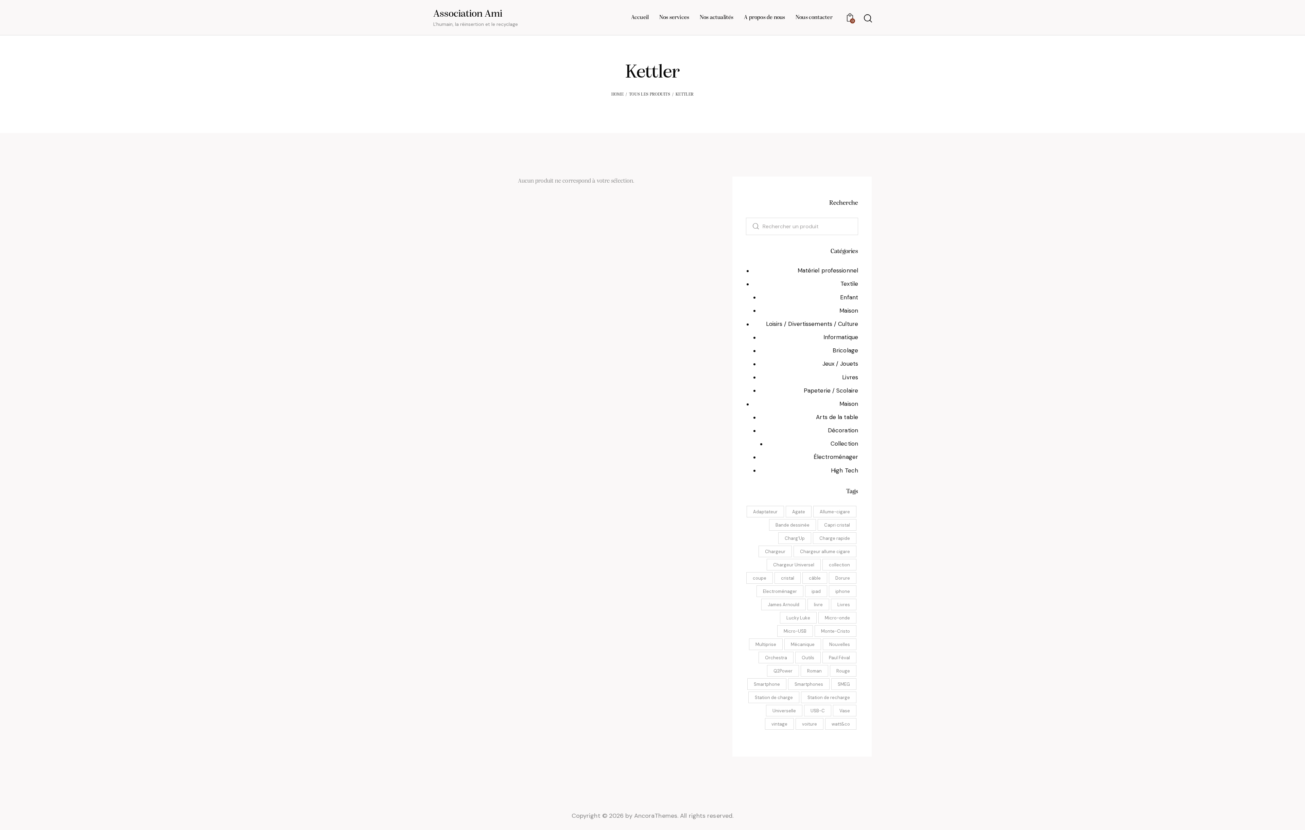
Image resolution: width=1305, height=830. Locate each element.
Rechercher (752, 226)
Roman (814, 671)
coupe (759, 578)
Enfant (849, 297)
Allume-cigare (835, 512)
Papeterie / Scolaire (831, 390)
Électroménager (836, 457)
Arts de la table (837, 417)
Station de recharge (828, 697)
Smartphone (767, 684)
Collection (844, 443)
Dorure (842, 578)
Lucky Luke (798, 618)
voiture (809, 724)
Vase (844, 711)
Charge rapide (834, 538)
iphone (842, 591)
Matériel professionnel (828, 270)
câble (815, 578)
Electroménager (780, 591)
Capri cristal (837, 525)
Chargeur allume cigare (825, 551)
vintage (779, 724)
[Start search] (867, 18)
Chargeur (775, 551)
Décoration (843, 430)
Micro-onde (837, 618)
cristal (787, 578)
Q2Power (783, 671)
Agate (798, 512)
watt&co (841, 724)
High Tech (844, 470)
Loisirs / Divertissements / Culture (812, 324)
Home (617, 94)
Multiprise (765, 644)
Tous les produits (649, 94)
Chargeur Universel (793, 565)
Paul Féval (839, 658)
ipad (816, 591)
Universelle (784, 711)
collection (839, 565)
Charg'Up (795, 538)
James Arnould (783, 605)
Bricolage (845, 350)
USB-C (818, 711)
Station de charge (774, 697)
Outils (808, 658)
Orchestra (776, 658)
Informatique (840, 337)
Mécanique (803, 644)
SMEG (844, 684)
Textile (849, 283)
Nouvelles (839, 644)
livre (818, 605)
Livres (850, 377)
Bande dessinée (793, 525)
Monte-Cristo (835, 631)
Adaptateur (765, 512)
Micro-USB (795, 631)
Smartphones (809, 684)
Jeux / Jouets (840, 363)
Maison (848, 310)
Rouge (843, 671)
